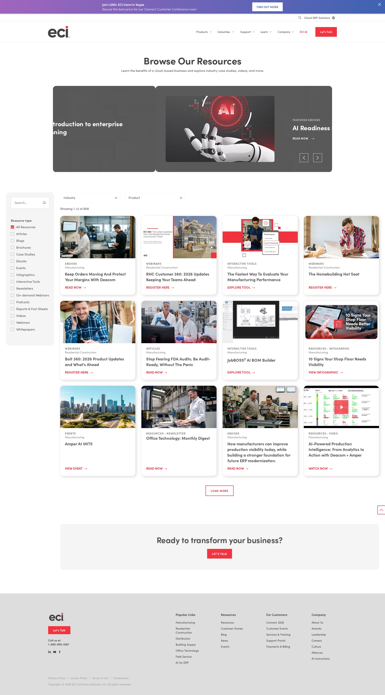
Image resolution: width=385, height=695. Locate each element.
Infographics (25, 275)
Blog (224, 634)
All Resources (25, 227)
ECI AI (303, 32)
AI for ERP (182, 662)
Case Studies (25, 254)
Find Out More (267, 7)
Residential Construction (184, 630)
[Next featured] (317, 157)
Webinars (23, 322)
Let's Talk (326, 32)
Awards (316, 628)
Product (134, 197)
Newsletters (24, 288)
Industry (69, 197)
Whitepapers (25, 329)
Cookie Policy (78, 678)
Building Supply (186, 644)
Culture (316, 646)
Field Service (184, 656)
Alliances (317, 652)
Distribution (183, 638)
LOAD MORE (219, 491)
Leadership (319, 634)
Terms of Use (100, 678)
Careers (317, 640)
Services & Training (278, 634)
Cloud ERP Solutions (317, 18)
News (224, 640)
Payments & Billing (278, 646)
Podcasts (22, 302)
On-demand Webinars (32, 295)
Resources (227, 622)
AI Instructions (321, 658)
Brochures (23, 247)
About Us (317, 622)
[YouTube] (54, 652)
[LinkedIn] (49, 652)
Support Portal (275, 640)
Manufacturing (185, 622)
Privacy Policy (57, 678)
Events (21, 268)
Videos (21, 315)
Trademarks (121, 678)
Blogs (20, 240)
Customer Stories (232, 628)
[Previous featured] (304, 157)
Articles (21, 234)
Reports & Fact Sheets (32, 309)
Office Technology (187, 650)
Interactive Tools (28, 281)
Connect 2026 (275, 622)
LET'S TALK (219, 554)
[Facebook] (59, 652)
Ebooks (21, 261)
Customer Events (277, 628)
